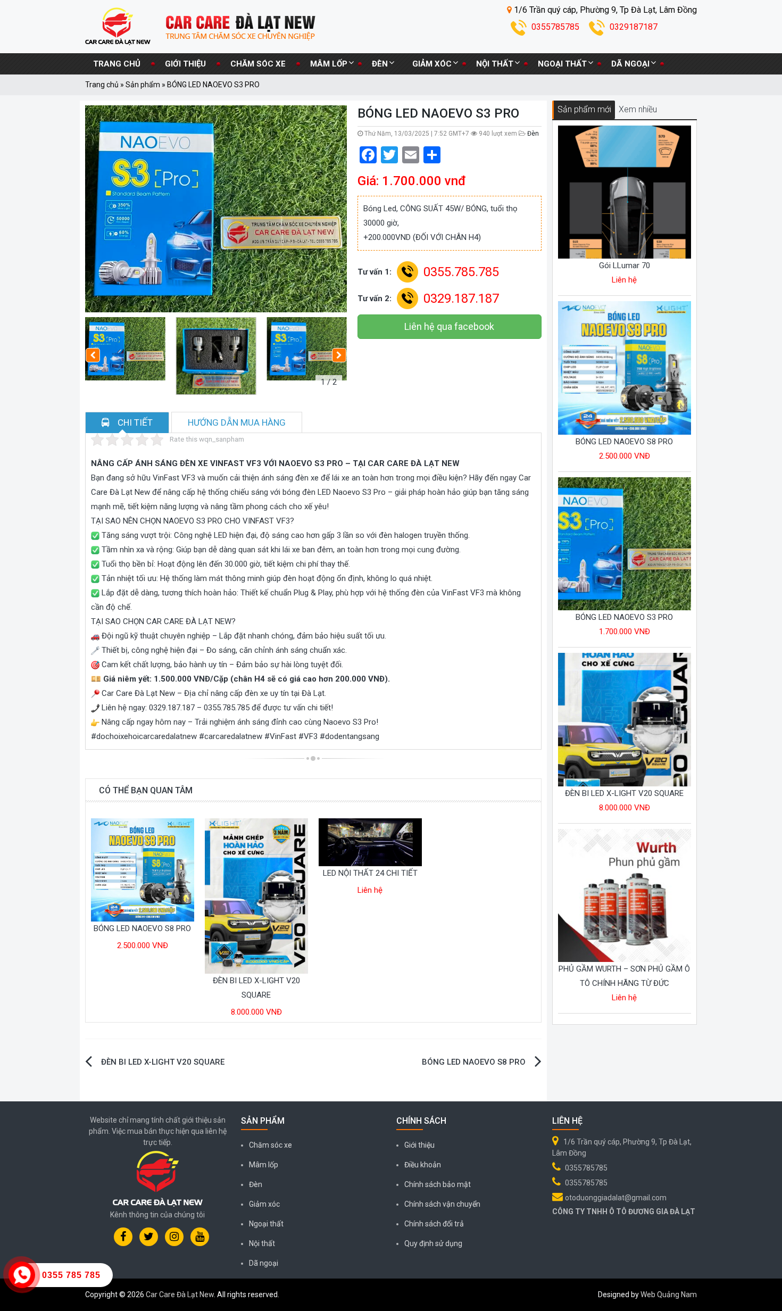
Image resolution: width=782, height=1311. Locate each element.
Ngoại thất (562, 64)
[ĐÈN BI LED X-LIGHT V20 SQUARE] (256, 895)
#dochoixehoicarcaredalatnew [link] (144, 736)
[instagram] (174, 1236)
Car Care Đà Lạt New (180, 1294)
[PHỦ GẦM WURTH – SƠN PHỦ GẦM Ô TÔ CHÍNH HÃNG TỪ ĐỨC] (625, 895)
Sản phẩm (143, 84)
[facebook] (123, 1236)
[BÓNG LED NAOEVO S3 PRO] (625, 543)
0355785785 (556, 27)
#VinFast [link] (280, 736)
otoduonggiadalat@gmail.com (616, 1197)
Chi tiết (135, 422)
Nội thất (494, 64)
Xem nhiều (638, 109)
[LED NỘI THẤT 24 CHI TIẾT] (370, 842)
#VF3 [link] (308, 736)
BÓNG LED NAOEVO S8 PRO (142, 928)
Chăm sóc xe (258, 64)
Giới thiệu (185, 64)
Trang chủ (116, 64)
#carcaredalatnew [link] (230, 736)
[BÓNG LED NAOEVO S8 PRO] (142, 869)
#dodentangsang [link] (349, 736)
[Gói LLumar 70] (625, 191)
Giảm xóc (432, 64)
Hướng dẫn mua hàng (237, 422)
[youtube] (199, 1236)
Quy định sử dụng (433, 1243)
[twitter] (148, 1236)
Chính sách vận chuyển (442, 1204)
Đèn (380, 64)
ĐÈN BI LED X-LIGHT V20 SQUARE (162, 1062)
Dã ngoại (630, 64)
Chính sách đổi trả (434, 1223)
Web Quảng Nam (668, 1294)
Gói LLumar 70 (624, 265)
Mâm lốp (328, 64)
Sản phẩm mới (584, 109)
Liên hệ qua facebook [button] (449, 326)
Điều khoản (422, 1164)
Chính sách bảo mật (437, 1184)
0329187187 (634, 27)
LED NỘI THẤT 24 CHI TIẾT (370, 873)
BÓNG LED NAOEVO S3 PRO (624, 617)
